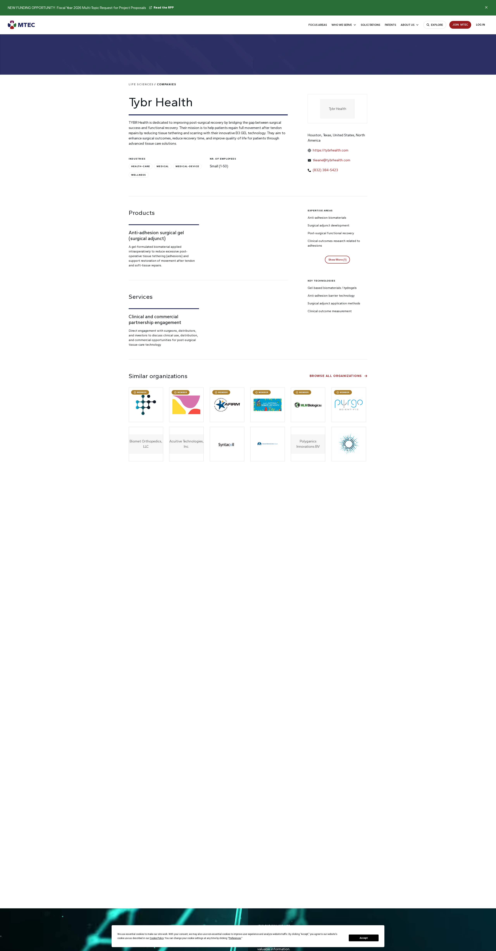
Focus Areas (317, 25)
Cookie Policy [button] (157, 938)
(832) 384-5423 (325, 170)
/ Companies (152, 84)
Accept (364, 938)
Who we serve (342, 25)
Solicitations (370, 25)
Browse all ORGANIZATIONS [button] (336, 376)
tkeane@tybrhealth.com (331, 160)
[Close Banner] (486, 7)
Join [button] (460, 24)
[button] (337, 259)
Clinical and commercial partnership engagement (155, 319)
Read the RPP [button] (164, 7)
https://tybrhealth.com (330, 150)
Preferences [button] (235, 938)
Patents (390, 25)
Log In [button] (480, 24)
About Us (407, 25)
